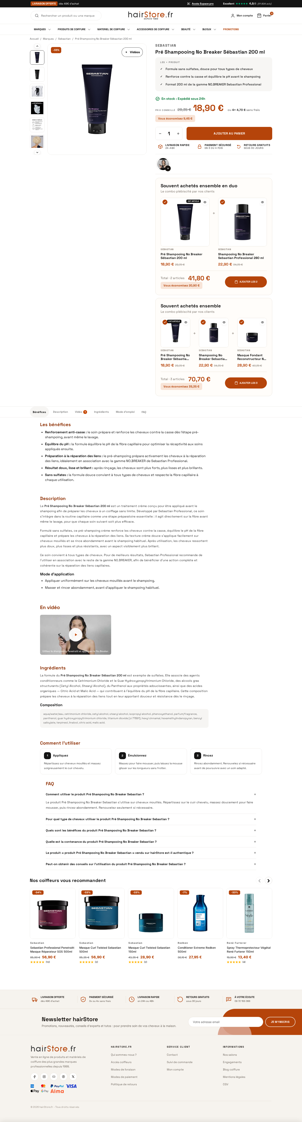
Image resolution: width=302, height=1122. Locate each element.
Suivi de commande (179, 1062)
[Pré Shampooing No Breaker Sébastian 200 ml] (185, 222)
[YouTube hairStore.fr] (54, 1077)
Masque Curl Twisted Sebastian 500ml (100, 949)
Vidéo (80, 412)
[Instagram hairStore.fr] (44, 1077)
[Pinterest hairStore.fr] (63, 1077)
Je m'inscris (280, 1022)
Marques (48, 38)
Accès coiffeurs (121, 1062)
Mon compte (175, 1069)
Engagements (232, 1062)
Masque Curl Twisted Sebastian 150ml (149, 949)
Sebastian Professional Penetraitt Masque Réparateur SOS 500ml (52, 949)
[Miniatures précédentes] (37, 46)
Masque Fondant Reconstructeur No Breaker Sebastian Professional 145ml (251, 357)
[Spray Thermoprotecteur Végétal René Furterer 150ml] (249, 913)
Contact (172, 1054)
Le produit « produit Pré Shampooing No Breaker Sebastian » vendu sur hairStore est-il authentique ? (151, 852)
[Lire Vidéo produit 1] (163, 164)
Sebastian (64, 38)
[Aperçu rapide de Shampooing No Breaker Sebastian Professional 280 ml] (262, 202)
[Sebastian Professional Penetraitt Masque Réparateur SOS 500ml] (53, 913)
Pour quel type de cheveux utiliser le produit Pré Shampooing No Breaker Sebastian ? (151, 819)
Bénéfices (39, 412)
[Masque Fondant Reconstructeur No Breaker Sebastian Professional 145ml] (252, 332)
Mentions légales (234, 1077)
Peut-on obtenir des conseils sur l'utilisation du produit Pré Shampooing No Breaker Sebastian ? (151, 864)
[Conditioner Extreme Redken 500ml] (200, 913)
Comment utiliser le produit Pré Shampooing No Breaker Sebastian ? (151, 794)
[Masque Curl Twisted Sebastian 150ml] (151, 913)
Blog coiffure (231, 1069)
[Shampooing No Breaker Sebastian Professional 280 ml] (242, 222)
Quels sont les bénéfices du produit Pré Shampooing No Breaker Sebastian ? (151, 830)
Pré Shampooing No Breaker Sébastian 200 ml (181, 256)
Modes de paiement (124, 1077)
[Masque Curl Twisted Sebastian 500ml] (102, 913)
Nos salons (230, 1054)
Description (60, 412)
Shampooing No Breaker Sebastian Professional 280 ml (241, 256)
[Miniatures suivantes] (37, 152)
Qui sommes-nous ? (124, 1054)
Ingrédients (101, 412)
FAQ (144, 412)
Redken (183, 943)
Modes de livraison (123, 1069)
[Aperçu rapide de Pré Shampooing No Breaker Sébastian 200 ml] (205, 202)
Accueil (34, 38)
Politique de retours (124, 1084)
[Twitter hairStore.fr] (73, 1077)
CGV (225, 1084)
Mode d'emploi (125, 412)
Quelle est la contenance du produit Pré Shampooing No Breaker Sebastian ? (151, 841)
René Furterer (237, 943)
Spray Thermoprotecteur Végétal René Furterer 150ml (249, 949)
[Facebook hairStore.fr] (34, 1077)
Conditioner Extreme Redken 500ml (197, 949)
